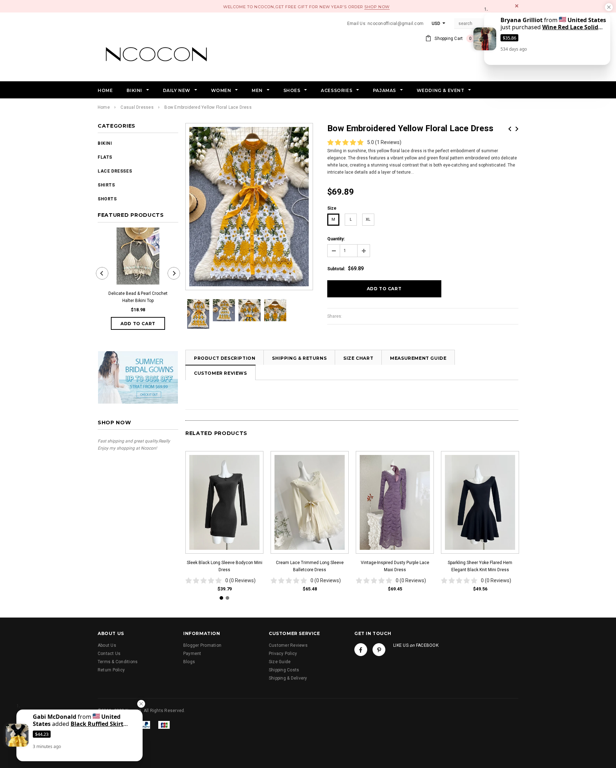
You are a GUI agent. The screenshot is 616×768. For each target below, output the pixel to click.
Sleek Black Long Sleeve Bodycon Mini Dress (224, 566)
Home (104, 107)
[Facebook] (360, 649)
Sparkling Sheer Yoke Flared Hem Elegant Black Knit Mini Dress (480, 566)
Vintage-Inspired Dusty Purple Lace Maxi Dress (395, 566)
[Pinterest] (379, 649)
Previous (509, 129)
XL (368, 219)
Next (516, 129)
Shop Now (376, 6)
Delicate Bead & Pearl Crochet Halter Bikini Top (138, 297)
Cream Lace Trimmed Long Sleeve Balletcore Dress (310, 566)
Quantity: (336, 238)
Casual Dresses (136, 107)
